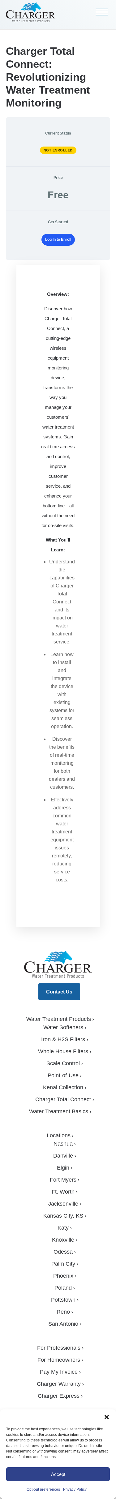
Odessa (63, 1252)
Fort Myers (63, 1180)
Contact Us (59, 991)
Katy (63, 1228)
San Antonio (63, 1324)
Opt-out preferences (43, 1489)
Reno (63, 1312)
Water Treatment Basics (58, 1111)
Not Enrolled (58, 150)
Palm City (63, 1264)
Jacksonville (63, 1204)
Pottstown (63, 1300)
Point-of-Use (63, 1075)
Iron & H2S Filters (63, 1039)
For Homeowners (58, 1360)
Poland (63, 1288)
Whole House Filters (63, 1051)
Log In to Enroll (58, 239)
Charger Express (58, 1396)
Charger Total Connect (63, 1099)
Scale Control (63, 1063)
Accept (58, 1474)
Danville (63, 1156)
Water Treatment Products (58, 1019)
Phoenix (63, 1276)
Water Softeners (63, 1027)
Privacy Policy (75, 1489)
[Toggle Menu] (102, 12)
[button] (107, 1417)
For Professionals (58, 1348)
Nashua (63, 1144)
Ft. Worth (63, 1192)
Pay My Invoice (59, 1372)
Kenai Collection (63, 1087)
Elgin (63, 1168)
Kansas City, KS (63, 1216)
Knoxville (63, 1240)
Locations (59, 1135)
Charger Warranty (59, 1384)
